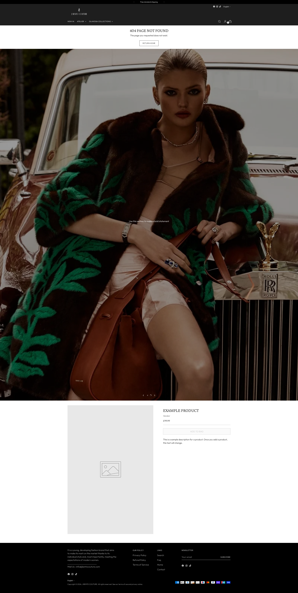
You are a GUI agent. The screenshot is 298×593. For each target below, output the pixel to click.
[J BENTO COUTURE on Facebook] (214, 6)
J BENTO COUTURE (89, 584)
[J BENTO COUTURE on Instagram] (217, 6)
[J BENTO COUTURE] (79, 12)
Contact (161, 569)
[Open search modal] (219, 21)
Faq (159, 560)
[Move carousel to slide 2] (150, 395)
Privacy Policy (139, 555)
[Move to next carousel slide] (154, 395)
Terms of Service (141, 564)
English (226, 6)
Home (160, 564)
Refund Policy (139, 560)
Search (160, 555)
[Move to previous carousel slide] (143, 395)
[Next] (164, 2)
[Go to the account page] (224, 21)
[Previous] (134, 2)
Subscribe (225, 557)
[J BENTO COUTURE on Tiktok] (220, 6)
